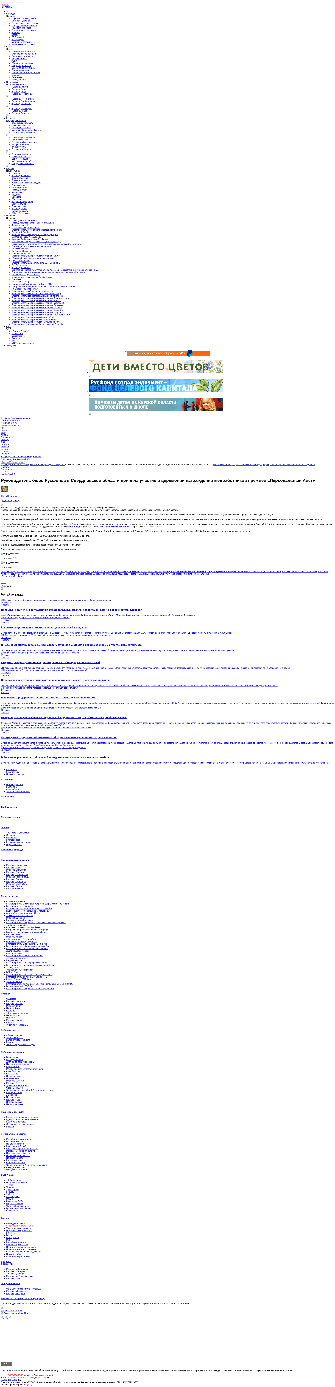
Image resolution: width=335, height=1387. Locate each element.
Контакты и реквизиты (22, 42)
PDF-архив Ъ (18, 37)
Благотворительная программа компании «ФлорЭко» (37, 312)
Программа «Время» (16, 1182)
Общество (16, 199)
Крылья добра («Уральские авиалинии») (31, 246)
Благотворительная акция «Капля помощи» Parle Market (39, 324)
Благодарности (19, 80)
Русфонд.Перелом (21, 113)
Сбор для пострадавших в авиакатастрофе (27, 930)
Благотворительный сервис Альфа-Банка (32, 277)
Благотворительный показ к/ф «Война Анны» (28, 944)
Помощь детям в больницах (25, 220)
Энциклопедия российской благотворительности (29, 1090)
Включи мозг (12, 1057)
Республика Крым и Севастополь (20, 145)
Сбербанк (16, 279)
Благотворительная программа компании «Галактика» (38, 305)
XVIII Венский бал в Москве (19, 915)
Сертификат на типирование (20, 1124)
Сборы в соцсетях (20, 70)
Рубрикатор (6, 586)
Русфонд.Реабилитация (23, 101)
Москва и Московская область (26, 130)
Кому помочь (12, 772)
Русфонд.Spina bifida (16, 884)
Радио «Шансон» (14, 1204)
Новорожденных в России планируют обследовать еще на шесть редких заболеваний (55, 680)
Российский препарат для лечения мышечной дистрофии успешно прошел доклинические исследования (264, 465)
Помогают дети (19, 206)
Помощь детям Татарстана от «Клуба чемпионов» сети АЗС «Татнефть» (47, 244)
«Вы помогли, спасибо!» (23, 51)
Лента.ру (16, 338)
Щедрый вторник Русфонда (19, 920)
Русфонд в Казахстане (17, 1291)
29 (7, 11)
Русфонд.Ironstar (14, 937)
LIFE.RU (10, 1192)
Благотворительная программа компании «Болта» (36, 300)
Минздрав (16, 197)
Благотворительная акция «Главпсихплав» (27, 948)
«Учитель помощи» (15, 901)
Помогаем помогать (10, 421)
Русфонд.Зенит (13, 934)
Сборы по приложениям (23, 68)
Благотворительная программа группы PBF (27, 977)
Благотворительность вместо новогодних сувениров (37, 230)
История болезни (14, 1102)
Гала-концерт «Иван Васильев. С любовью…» (28, 911)
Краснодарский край (21, 128)
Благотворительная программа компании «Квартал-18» (39, 303)
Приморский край (20, 140)
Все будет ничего (14, 1059)
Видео (20, 40)
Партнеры (11, 1018)
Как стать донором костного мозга (22, 1117)
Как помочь (6, 7)
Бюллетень (17, 77)
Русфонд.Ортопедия (22, 108)
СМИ (8, 326)
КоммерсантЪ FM (14, 1201)
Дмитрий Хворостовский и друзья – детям (18, 952)
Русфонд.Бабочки (15, 1081)
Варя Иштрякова (20, 178)
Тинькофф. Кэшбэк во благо (25, 289)
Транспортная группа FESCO (26, 275)
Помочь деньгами (14, 784)
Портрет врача (13, 1097)
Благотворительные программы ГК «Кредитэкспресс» (38, 296)
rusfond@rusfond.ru (10, 425)
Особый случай (19, 204)
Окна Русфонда (14, 1071)
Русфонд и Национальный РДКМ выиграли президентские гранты (33, 465)
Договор (16, 35)
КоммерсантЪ (18, 336)
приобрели (72, 526)
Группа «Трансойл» (21, 260)
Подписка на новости (22, 28)
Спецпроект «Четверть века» (26, 73)
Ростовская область (21, 154)
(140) (29, 1385)
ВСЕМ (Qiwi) (12, 972)
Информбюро (18, 185)
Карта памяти (12, 1067)
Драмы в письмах (20, 180)
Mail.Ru (9, 1199)
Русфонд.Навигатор (21, 176)
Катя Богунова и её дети (18, 1040)
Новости (16, 173)
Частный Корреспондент (18, 1206)
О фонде (10, 14)
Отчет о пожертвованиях (24, 56)
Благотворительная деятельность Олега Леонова (36, 263)
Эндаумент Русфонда (22, 201)
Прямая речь (12, 1078)
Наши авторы (13, 1015)
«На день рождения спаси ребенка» (23, 927)
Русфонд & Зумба (20, 232)
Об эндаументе (29, 18)
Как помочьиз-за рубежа (12, 788)
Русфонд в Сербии (15, 1293)
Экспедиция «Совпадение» (19, 970)
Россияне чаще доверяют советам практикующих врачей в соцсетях (44, 627)
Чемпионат (11, 1187)
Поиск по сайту (13, 1254)
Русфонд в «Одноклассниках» (21, 1276)
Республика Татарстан (22, 149)
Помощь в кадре (19, 190)
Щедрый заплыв (14, 960)
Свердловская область (23, 163)
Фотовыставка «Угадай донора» (21, 941)
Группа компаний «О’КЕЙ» (19, 986)
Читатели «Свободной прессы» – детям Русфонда (36, 242)
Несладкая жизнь (14, 1104)
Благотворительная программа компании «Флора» (31, 965)
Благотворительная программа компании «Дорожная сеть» (40, 298)
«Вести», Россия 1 (20, 331)
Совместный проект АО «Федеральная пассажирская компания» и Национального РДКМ (55, 270)
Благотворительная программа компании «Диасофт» (37, 310)
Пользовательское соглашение (21, 1249)
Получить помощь (15, 774)
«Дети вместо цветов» (17, 1013)
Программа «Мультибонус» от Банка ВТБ (32, 284)
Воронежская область (22, 123)
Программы (12, 82)
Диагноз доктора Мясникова (20, 1062)
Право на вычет (14, 1076)
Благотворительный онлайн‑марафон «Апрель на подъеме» (24, 957)
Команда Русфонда (21, 21)
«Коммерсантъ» (19, 187)
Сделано (16, 75)
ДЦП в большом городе (17, 1085)
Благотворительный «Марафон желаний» (26, 963)
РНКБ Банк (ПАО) (20, 282)
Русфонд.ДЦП (13, 1083)
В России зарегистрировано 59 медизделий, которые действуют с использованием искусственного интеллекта (71, 645)
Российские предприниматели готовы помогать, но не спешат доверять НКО (49, 697)
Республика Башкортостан (24, 142)
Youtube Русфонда (15, 1274)
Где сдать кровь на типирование (22, 1119)
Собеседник (12, 1211)
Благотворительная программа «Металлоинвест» (36, 322)
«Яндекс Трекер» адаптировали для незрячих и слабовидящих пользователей (50, 662)
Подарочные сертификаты (24, 30)
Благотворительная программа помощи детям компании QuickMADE (39, 984)
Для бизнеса (5, 5)
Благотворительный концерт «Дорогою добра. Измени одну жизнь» (39, 904)
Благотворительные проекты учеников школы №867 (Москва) (36, 923)
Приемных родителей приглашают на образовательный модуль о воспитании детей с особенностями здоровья (71, 609)
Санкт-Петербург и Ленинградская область (24, 160)
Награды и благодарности (24, 25)
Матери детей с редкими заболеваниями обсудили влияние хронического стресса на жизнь (59, 737)
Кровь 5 (10, 1126)
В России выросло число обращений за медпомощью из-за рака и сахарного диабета (55, 757)
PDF (14, 40)
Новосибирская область (23, 137)
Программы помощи (16, 84)
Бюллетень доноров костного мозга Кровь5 (27, 932)
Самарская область (21, 156)
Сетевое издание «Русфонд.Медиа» (24, 1252)
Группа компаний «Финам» (19, 1208)
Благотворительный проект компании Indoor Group (36, 293)
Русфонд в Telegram (16, 1271)
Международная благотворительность (24, 1069)
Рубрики (10, 168)
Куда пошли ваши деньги (24, 54)
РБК (14, 341)
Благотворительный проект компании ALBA (27, 946)
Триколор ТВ (12, 1189)
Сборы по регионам (21, 65)
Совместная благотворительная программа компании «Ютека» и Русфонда (48, 272)
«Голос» (10, 1185)
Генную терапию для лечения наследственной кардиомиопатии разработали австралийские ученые (64, 717)
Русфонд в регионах (16, 120)
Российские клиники (16, 1242)
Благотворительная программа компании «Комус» (36, 256)
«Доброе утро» (13, 1180)
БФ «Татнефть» (19, 265)
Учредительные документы (25, 23)
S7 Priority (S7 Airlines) (22, 251)
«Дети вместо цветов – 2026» (26, 227)
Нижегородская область (23, 132)
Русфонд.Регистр (20, 87)
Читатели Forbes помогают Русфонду (30, 239)
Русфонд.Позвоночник (23, 99)
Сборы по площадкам (22, 63)
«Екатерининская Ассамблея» (26, 237)
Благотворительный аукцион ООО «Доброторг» (35, 234)
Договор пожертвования (18, 792)
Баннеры (16, 32)
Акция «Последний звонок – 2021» (23, 913)
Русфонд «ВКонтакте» (17, 1269)
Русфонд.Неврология (22, 94)
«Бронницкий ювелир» (17, 925)
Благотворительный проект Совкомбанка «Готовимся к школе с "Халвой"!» (29, 907)
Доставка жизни (14, 981)
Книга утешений (14, 1092)
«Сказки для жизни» (21, 253)
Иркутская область (21, 125)
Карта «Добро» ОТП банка (19, 979)
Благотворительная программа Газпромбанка (34, 319)
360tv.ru (10, 1194)
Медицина (16, 194)
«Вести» (10, 1022)
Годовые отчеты (19, 58)
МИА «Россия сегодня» (23, 343)
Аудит (14, 61)
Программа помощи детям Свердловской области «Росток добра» (44, 286)
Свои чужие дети (14, 1088)
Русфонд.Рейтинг (14, 1003)
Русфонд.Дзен (13, 1278)
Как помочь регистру (16, 1122)
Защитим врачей (20, 225)
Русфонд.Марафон (15, 918)
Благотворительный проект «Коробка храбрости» (30, 989)
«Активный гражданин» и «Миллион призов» (33, 258)
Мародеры (17, 192)
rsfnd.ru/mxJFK (8, 474)
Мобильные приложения (23, 44)
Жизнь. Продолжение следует (26, 183)
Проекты (10, 216)
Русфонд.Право (19, 111)
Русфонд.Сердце (20, 89)
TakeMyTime (12, 967)
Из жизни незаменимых (17, 1064)
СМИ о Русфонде (20, 213)
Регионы (10, 118)
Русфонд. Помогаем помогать (15, 418)
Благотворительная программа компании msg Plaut (37, 308)
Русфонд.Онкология (21, 103)
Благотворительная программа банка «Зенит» (34, 317)
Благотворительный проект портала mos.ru (32, 291)
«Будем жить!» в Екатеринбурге (21, 939)
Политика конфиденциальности (21, 1247)
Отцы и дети (12, 1074)
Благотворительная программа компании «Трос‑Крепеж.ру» (41, 315)
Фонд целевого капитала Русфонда (23, 1289)
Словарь (10, 1011)
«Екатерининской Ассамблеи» (116, 526)
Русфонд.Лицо (19, 91)
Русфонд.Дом (13, 1100)
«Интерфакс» (12, 1196)
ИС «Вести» (17, 334)
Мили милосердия (20, 249)
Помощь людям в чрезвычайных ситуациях (33, 223)
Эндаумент (11, 345)
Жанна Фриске (13, 1095)
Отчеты (9, 47)
